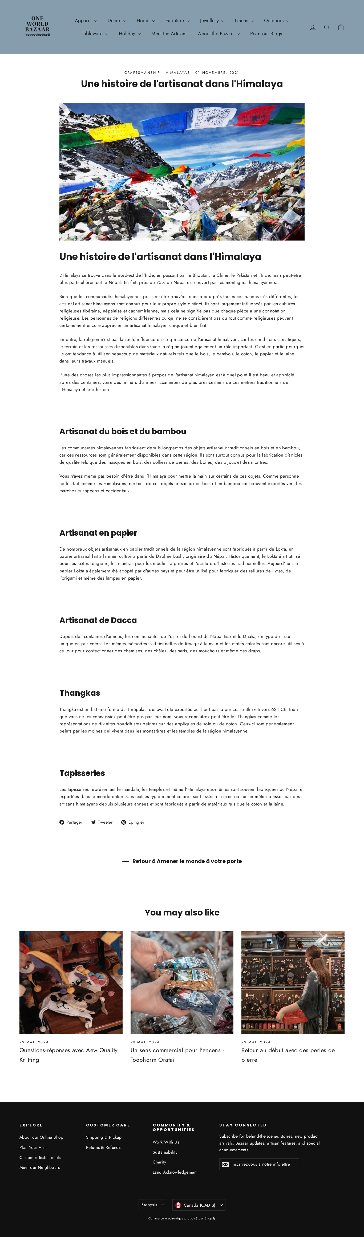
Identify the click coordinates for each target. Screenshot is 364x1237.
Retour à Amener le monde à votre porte (186, 861)
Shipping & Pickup (104, 1137)
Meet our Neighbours (39, 1167)
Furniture (175, 20)
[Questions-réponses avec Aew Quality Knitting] (71, 982)
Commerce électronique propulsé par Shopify (182, 1218)
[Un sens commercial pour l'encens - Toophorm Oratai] (182, 982)
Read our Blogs (266, 33)
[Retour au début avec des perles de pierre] (293, 982)
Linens (242, 20)
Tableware (93, 33)
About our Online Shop (41, 1137)
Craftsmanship (142, 72)
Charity (159, 1162)
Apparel (84, 20)
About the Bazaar (216, 33)
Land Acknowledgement (175, 1172)
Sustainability (165, 1152)
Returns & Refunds (103, 1147)
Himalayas (178, 72)
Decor (115, 20)
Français (149, 1205)
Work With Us (166, 1142)
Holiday (128, 33)
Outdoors (274, 20)
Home (144, 20)
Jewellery (210, 20)
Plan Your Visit (33, 1147)
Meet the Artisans (169, 33)
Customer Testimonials (40, 1157)
